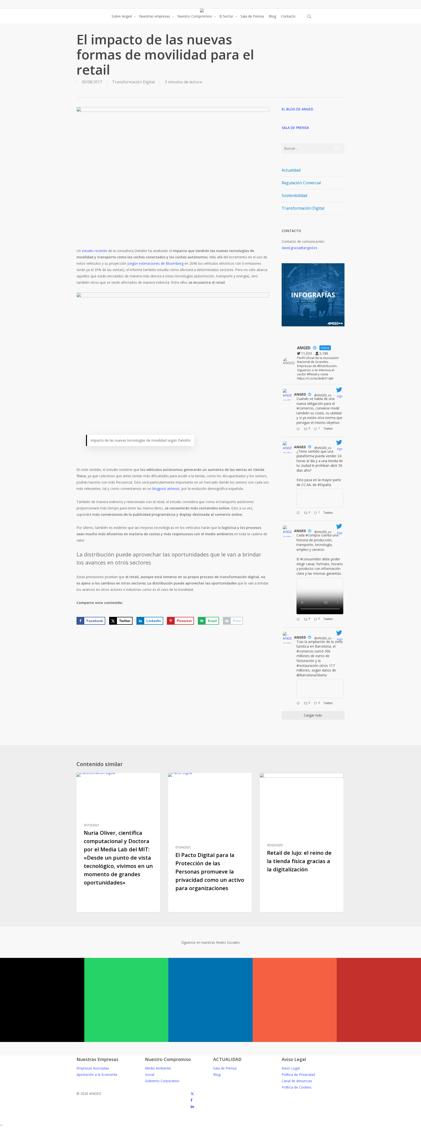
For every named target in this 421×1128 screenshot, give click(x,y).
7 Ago (340, 394)
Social (149, 1074)
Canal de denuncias (297, 1081)
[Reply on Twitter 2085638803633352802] (299, 619)
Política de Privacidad (298, 1074)
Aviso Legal (291, 1068)
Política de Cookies (297, 1087)
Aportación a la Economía (97, 1074)
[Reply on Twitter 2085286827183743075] (299, 703)
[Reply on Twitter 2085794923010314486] (299, 429)
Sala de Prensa (225, 1068)
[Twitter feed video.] (320, 596)
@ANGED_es (322, 395)
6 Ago (340, 637)
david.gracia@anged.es (299, 247)
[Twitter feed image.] (320, 498)
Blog (216, 1074)
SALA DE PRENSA (295, 127)
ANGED (300, 394)
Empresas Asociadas (93, 1068)
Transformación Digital (133, 82)
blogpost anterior (166, 488)
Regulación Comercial (301, 182)
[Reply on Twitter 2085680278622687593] (299, 513)
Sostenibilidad (294, 195)
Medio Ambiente (158, 1068)
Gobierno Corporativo (162, 1081)
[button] (210, 1125)
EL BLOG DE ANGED (297, 109)
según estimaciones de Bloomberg (155, 263)
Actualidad (291, 170)
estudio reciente (94, 250)
